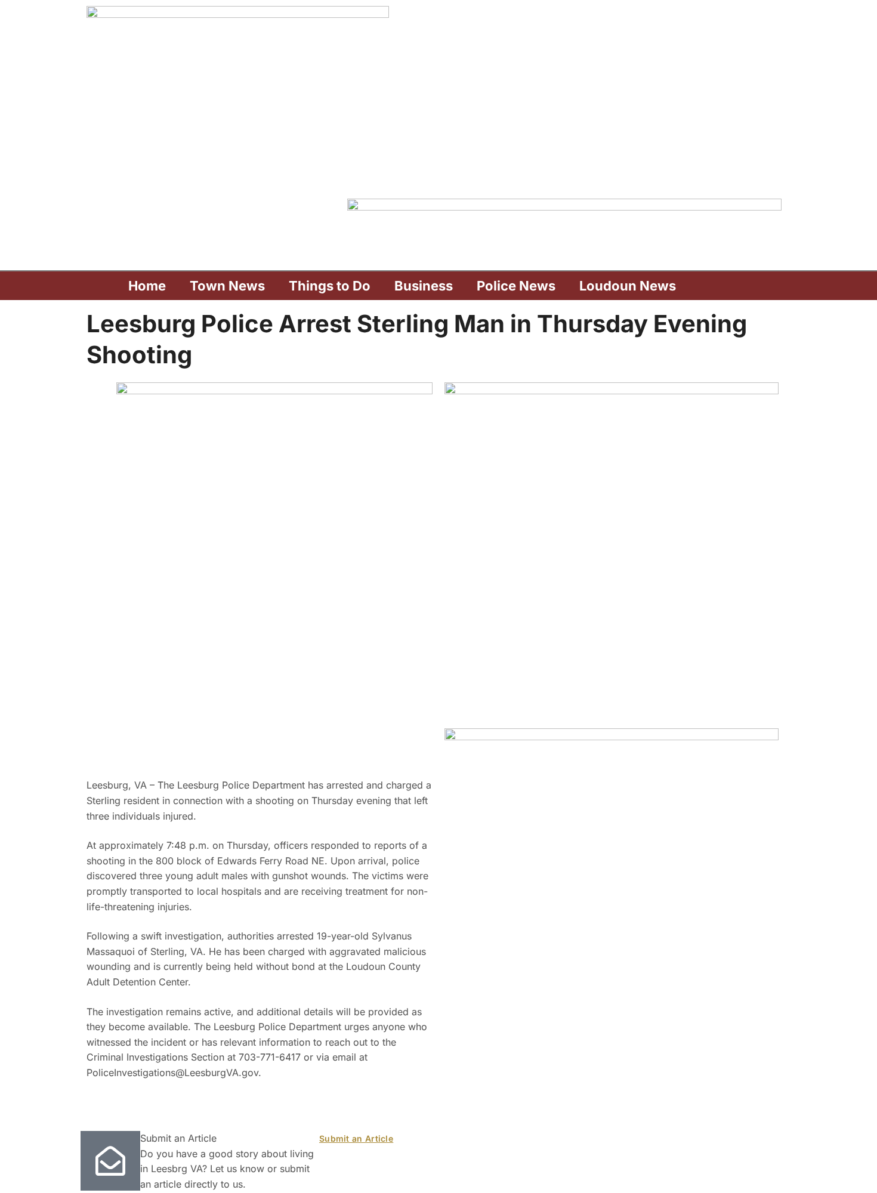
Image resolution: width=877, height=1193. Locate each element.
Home (147, 285)
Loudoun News (627, 285)
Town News (227, 285)
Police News (516, 285)
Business (423, 285)
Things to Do (329, 285)
